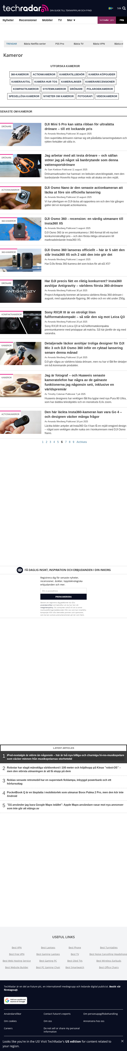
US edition (73, 1041)
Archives (82, 442)
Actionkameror (10, 189)
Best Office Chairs (109, 967)
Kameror (6, 345)
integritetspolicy (46, 607)
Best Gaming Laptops (48, 954)
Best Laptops (48, 947)
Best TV (75, 954)
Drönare (6, 126)
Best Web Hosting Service (17, 960)
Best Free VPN (16, 954)
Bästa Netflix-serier (35, 43)
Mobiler (47, 20)
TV (60, 20)
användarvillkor (46, 605)
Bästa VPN (99, 43)
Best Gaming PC (48, 960)
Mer (70, 20)
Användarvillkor (12, 1013)
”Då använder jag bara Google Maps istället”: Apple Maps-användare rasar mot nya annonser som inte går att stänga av (65, 806)
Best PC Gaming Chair (48, 967)
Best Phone (75, 947)
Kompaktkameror (11, 314)
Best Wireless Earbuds (108, 960)
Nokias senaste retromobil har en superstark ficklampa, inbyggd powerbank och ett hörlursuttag (59, 781)
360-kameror (8, 220)
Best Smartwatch (74, 967)
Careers (8, 1028)
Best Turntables (109, 947)
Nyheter (8, 20)
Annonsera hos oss (93, 1021)
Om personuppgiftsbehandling (100, 1013)
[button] (121, 8)
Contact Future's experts (57, 1013)
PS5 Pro (59, 43)
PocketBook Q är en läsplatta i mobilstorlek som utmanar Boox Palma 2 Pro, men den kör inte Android (65, 794)
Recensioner (28, 20)
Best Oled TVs (75, 960)
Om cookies (10, 1021)
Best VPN (17, 947)
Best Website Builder (16, 967)
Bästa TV (79, 43)
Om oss (48, 1021)
